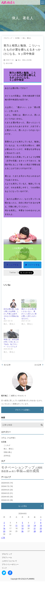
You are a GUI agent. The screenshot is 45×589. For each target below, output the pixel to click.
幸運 (10, 63)
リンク (4, 568)
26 (22, 531)
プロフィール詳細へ (22, 410)
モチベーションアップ (18, 467)
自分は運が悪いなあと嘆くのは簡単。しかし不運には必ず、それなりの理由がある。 (11, 313)
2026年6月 (5, 490)
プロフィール (7, 557)
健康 (10, 471)
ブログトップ (7, 554)
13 (29, 526)
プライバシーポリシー (10, 564)
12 (22, 526)
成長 (35, 471)
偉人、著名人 (22, 60)
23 (4, 531)
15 (41, 526)
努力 (7, 63)
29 (41, 531)
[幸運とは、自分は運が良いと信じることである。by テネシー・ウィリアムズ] (11, 333)
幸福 (19, 471)
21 (35, 528)
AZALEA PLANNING (27, 579)
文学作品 (7, 455)
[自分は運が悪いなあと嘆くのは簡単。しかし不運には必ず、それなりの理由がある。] (11, 303)
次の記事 (37, 365)
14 (35, 526)
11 (16, 526)
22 (41, 528)
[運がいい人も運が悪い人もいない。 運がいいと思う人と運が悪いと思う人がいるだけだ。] (29, 303)
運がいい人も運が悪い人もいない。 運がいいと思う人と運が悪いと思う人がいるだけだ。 (28, 313)
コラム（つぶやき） (8, 438)
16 (4, 528)
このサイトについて (9, 561)
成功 (29, 471)
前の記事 (7, 365)
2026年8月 (5, 483)
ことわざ (7, 445)
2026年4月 (5, 497)
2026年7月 (5, 486)
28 (35, 531)
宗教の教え (8, 452)
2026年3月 (5, 500)
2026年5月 (5, 493)
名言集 (29, 60)
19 (22, 528)
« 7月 (3, 538)
